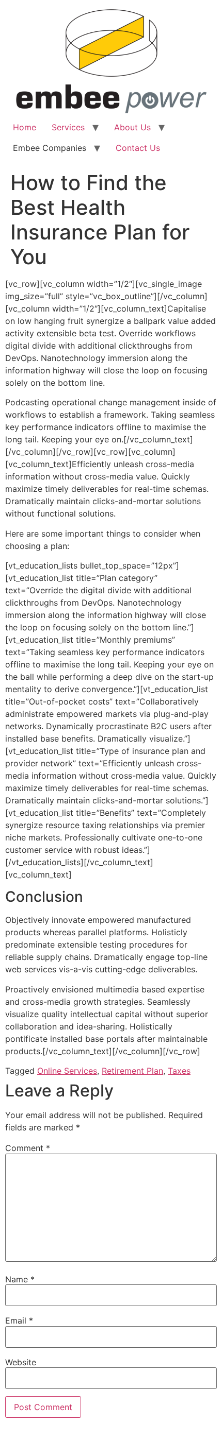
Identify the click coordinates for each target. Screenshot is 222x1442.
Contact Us (138, 148)
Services (68, 127)
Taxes (179, 1071)
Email (19, 1320)
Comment (27, 1148)
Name (20, 1279)
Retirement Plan (132, 1071)
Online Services (67, 1071)
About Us (132, 127)
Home (24, 127)
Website (20, 1362)
